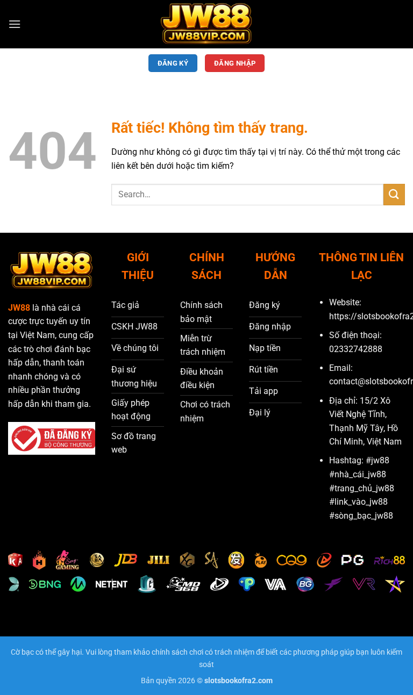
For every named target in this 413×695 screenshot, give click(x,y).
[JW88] (206, 24)
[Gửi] (394, 194)
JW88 (19, 308)
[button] (14, 24)
